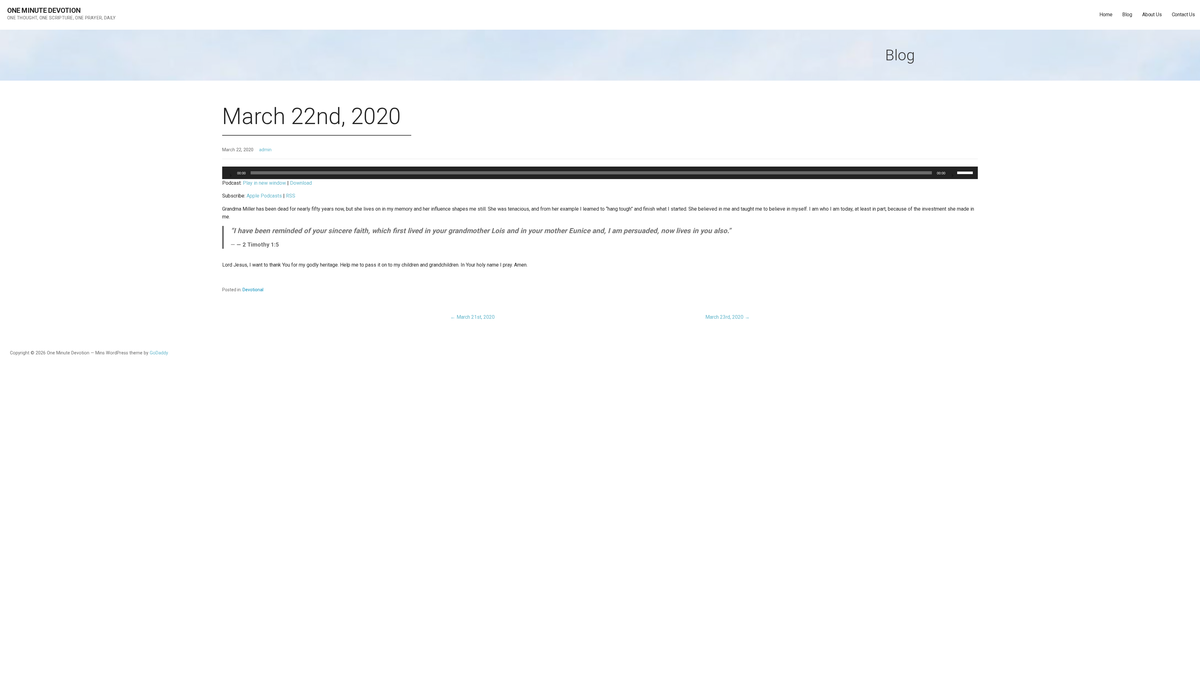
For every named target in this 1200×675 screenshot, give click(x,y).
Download (301, 183)
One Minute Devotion (44, 10)
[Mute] (952, 173)
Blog (1127, 15)
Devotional (252, 289)
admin (265, 149)
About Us (1152, 15)
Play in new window (264, 183)
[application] (600, 173)
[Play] (230, 173)
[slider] (966, 172)
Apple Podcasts (264, 196)
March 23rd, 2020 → (727, 317)
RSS (290, 196)
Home (1105, 15)
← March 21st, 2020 (472, 317)
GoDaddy (159, 353)
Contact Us (1183, 15)
